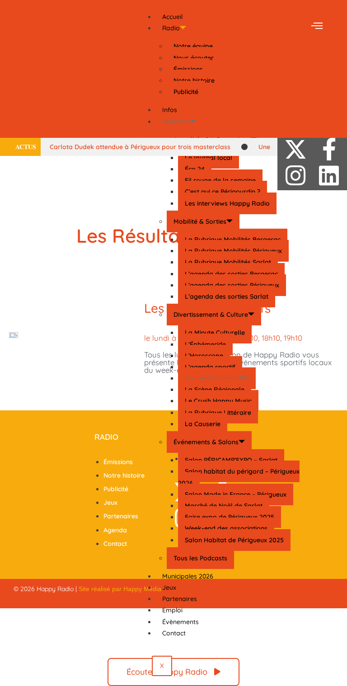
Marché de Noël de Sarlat (224, 506)
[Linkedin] (329, 175)
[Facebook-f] (329, 149)
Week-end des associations (226, 528)
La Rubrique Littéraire (218, 413)
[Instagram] (295, 175)
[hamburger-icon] (316, 26)
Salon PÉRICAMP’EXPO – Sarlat (231, 460)
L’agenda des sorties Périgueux (232, 285)
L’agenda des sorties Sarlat (226, 296)
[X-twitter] (295, 149)
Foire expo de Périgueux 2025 (229, 517)
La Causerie (202, 424)
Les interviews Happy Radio (227, 203)
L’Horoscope (204, 356)
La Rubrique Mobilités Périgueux (233, 251)
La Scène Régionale (214, 389)
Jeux (169, 587)
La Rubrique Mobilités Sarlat (228, 262)
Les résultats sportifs (217, 378)
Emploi (172, 610)
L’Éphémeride (205, 344)
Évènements (180, 622)
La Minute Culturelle (215, 333)
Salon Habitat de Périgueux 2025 (234, 540)
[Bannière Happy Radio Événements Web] (173, 94)
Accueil (172, 17)
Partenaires (179, 599)
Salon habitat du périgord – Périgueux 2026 (239, 477)
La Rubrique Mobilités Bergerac (233, 239)
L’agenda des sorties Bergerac (231, 274)
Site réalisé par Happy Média (120, 588)
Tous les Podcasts (200, 558)
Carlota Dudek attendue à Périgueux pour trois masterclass (140, 147)
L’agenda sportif (210, 367)
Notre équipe (193, 46)
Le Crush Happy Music (218, 401)
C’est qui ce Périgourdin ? (222, 192)
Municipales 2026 (187, 576)
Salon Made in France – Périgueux (235, 494)
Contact (174, 633)
